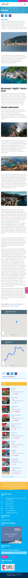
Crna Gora (3, 237)
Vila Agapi (13, 450)
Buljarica (6, 110)
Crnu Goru (14, 306)
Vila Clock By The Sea (16, 424)
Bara (18, 181)
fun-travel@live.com (11, 510)
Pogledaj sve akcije (9, 476)
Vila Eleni (13, 441)
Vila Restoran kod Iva (16, 415)
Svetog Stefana (17, 21)
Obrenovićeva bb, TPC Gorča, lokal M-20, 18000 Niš (16, 498)
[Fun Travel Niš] (5, 4)
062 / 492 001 (9, 504)
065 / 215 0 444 (10, 506)
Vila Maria (13, 388)
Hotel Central (14, 397)
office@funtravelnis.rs (11, 512)
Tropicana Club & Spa (16, 468)
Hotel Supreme (14, 406)
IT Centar (19, 575)
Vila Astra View (14, 459)
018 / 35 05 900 (10, 508)
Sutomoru (7, 174)
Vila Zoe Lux (14, 432)
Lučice (3, 142)
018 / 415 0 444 (10, 501)
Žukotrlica (3, 223)
